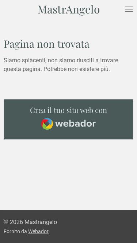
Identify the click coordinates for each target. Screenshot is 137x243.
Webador (38, 231)
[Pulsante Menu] (129, 9)
